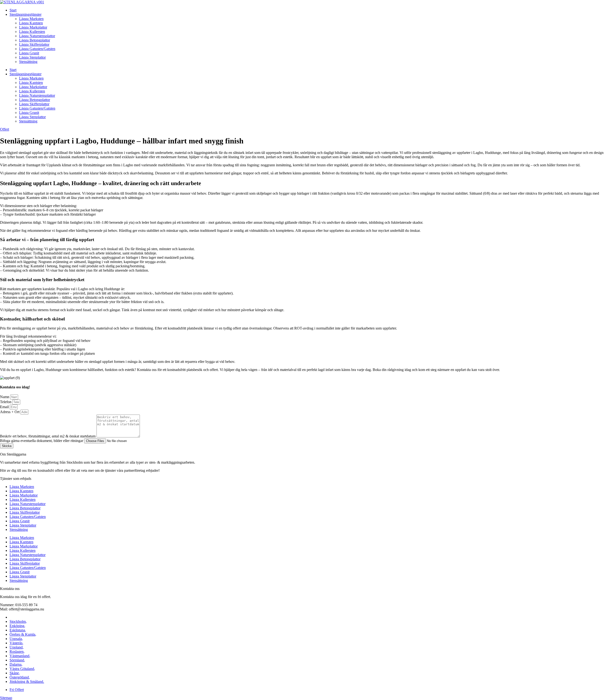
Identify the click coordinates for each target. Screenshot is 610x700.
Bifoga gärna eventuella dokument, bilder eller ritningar (42, 441)
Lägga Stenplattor (32, 57)
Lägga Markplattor (33, 27)
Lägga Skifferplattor (34, 44)
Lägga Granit (29, 53)
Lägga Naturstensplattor (37, 36)
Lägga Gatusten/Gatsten (37, 49)
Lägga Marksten (31, 19)
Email (5, 407)
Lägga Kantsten (31, 23)
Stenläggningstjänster (25, 14)
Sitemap (6, 698)
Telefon (6, 402)
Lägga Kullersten (32, 32)
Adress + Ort (10, 412)
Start (13, 10)
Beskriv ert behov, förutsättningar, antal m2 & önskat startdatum (48, 436)
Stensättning (28, 62)
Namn (5, 397)
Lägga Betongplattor (34, 40)
